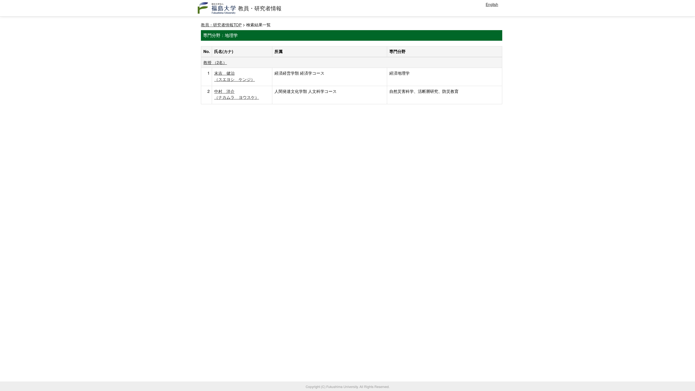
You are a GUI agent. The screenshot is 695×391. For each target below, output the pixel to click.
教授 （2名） (215, 62)
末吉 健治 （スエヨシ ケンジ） (234, 76)
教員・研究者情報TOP (221, 24)
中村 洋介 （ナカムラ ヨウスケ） (236, 94)
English (492, 4)
